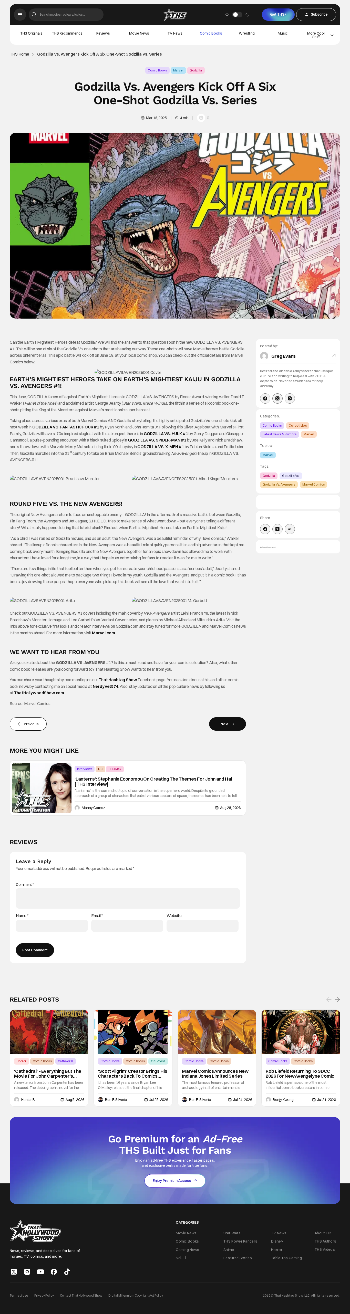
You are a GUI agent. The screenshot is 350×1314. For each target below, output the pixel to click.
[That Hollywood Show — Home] (175, 14)
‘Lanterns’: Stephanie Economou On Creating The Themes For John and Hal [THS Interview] (153, 781)
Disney (277, 1241)
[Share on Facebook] (265, 529)
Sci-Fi (181, 1257)
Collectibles (298, 425)
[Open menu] (20, 14)
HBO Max (115, 769)
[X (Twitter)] (277, 398)
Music (283, 33)
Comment (25, 884)
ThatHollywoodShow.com (39, 692)
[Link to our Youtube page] (40, 1271)
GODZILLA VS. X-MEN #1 (160, 446)
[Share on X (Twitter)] (277, 529)
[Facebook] (265, 398)
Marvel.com (103, 632)
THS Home (19, 54)
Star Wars (232, 1233)
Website (174, 915)
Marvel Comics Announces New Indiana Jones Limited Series (215, 1074)
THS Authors (325, 1241)
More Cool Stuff (316, 35)
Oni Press (158, 1061)
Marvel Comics (313, 484)
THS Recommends (67, 33)
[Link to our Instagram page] (27, 1271)
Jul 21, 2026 (326, 1099)
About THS (324, 1233)
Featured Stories (237, 1257)
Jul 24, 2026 (242, 1099)
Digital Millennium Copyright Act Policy (135, 1295)
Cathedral (65, 1061)
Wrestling (247, 33)
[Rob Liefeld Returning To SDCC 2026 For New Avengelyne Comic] (301, 1032)
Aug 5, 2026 (75, 1099)
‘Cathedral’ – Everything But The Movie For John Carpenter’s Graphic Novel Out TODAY (47, 1074)
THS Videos (325, 1249)
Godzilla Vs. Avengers (279, 484)
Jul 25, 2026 (158, 1099)
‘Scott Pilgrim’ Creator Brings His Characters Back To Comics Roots (132, 1074)
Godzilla (196, 70)
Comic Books (211, 33)
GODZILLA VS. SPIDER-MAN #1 (157, 440)
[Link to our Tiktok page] (67, 1271)
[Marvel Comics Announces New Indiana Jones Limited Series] (217, 1032)
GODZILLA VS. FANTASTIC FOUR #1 (65, 426)
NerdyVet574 (105, 686)
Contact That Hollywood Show (81, 1295)
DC (100, 769)
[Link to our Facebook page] (54, 1271)
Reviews (103, 33)
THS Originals (31, 33)
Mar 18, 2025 (156, 117)
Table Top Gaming (286, 1257)
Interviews (84, 769)
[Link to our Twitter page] (14, 1271)
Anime (228, 1249)
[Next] (337, 1000)
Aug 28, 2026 (230, 807)
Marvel (178, 70)
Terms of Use (19, 1295)
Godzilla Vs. (291, 476)
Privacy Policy (44, 1295)
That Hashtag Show (118, 679)
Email (97, 915)
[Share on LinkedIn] (290, 529)
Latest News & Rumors (279, 434)
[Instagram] (290, 398)
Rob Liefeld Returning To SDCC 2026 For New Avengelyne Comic (300, 1074)
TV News (175, 33)
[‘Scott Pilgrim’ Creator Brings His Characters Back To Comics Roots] (133, 1032)
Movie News (139, 33)
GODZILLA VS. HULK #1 (166, 433)
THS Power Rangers (240, 1241)
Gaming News (187, 1249)
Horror (22, 1061)
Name (22, 915)
